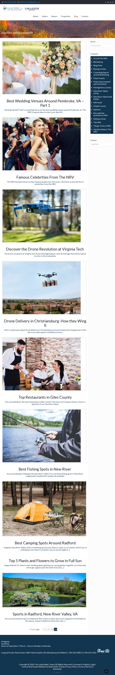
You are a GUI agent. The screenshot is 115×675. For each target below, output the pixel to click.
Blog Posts (97, 65)
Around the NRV (100, 58)
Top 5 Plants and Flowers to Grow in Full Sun (45, 560)
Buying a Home (99, 69)
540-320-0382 (10, 2)
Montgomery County (102, 87)
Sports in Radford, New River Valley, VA (45, 614)
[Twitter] (108, 2)
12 (52, 629)
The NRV (97, 122)
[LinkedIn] (110, 2)
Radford (96, 109)
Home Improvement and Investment (102, 83)
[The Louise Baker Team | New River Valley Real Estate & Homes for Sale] (21, 8)
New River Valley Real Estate (102, 98)
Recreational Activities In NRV (100, 114)
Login (92, 664)
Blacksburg (98, 62)
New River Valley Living (100, 92)
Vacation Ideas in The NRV (102, 130)
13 (55, 629)
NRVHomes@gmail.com (30, 2)
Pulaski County (99, 106)
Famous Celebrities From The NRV (45, 177)
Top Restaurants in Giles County (45, 397)
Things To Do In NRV (102, 126)
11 (49, 629)
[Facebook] (106, 2)
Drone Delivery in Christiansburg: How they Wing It (45, 323)
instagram (5, 641)
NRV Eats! (97, 102)
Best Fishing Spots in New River (45, 469)
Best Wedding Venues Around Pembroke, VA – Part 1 (45, 103)
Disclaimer (57, 669)
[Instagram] (113, 2)
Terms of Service (85, 667)
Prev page (35, 629)
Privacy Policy (71, 667)
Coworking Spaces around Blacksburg (101, 73)
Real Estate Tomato (56, 667)
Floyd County (99, 78)
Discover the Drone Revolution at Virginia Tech (45, 249)
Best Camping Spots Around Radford (45, 543)
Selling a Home (99, 119)
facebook (5, 644)
